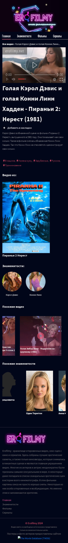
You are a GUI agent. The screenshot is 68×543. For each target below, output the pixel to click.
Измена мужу (25, 160)
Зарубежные (41, 160)
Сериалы (57, 36)
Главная (6, 36)
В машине (10, 160)
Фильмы (42, 36)
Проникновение (13, 165)
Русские (56, 160)
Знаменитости (24, 36)
